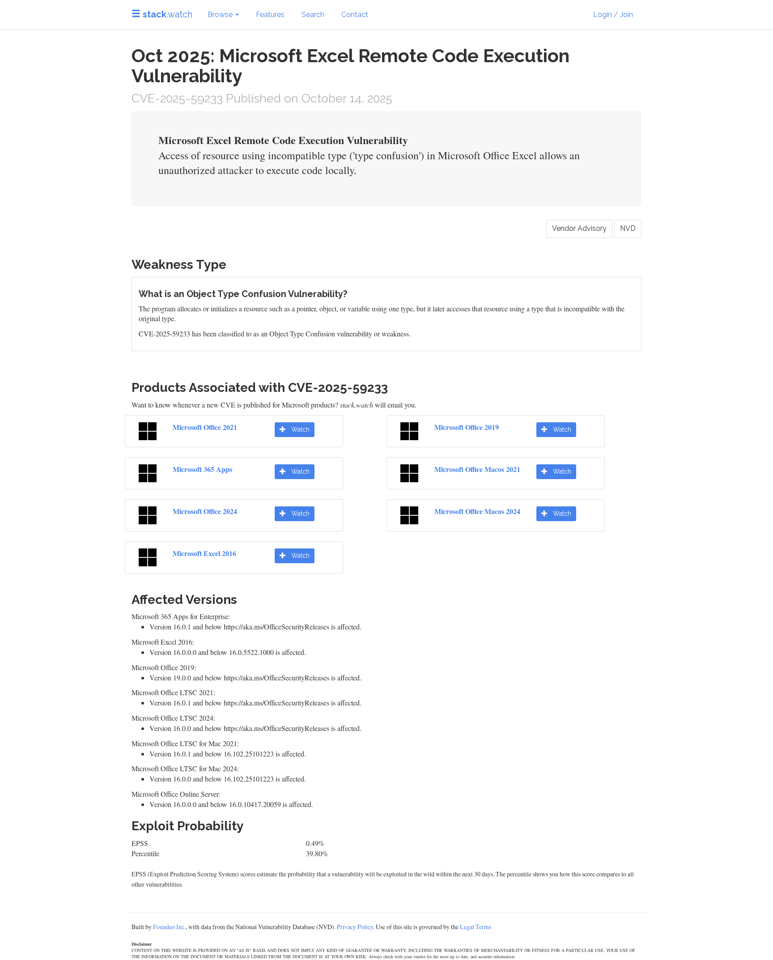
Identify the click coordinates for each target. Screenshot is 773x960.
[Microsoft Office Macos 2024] (409, 513)
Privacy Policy (355, 926)
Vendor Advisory (579, 228)
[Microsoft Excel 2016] (148, 556)
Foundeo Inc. (169, 926)
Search (313, 14)
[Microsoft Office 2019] (409, 429)
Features (270, 14)
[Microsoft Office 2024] (148, 513)
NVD (628, 228)
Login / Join (613, 14)
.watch (167, 14)
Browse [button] (221, 14)
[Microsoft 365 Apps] (148, 471)
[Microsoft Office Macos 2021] (409, 471)
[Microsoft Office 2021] (148, 429)
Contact (354, 14)
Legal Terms (475, 926)
